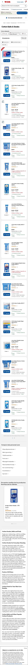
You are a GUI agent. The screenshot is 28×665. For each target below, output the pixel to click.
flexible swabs (22, 554)
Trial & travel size (6, 455)
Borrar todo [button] (4, 44)
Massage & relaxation (8, 461)
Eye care (4, 473)
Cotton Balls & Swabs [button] (16, 42)
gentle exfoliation (19, 608)
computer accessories (17, 568)
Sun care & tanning (7, 467)
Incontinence (6, 470)
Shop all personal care (8, 449)
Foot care (5, 458)
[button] (24, 38)
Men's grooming (6, 452)
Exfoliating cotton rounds (9, 605)
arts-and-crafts (19, 635)
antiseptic (14, 629)
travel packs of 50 (11, 580)
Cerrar (25, 648)
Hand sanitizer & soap (8, 464)
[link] (17, 72)
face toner (17, 600)
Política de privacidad (10, 663)
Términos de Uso (18, 663)
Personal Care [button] (6, 42)
